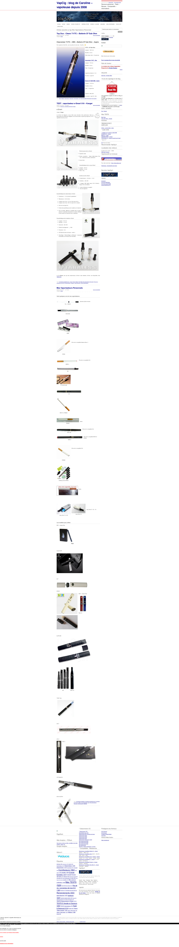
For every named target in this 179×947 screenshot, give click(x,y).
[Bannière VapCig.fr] (109, 176)
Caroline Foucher (83, 921)
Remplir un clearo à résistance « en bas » (87, 846)
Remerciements (67, 283)
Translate (111, 37)
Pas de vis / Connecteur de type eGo (68, 890)
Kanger (74, 281)
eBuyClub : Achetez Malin (106, 75)
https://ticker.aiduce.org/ (116, 163)
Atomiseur (59, 864)
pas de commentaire (96, 35)
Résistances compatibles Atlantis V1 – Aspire (88, 851)
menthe (65, 880)
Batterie (63, 98)
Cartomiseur (60, 866)
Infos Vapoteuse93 (84, 802)
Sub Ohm (94, 98)
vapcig (121, 69)
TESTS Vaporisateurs (84, 283)
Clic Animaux (104, 833)
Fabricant (66, 876)
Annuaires (102, 24)
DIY (102, 142)
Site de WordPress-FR (105, 185)
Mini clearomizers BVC (83, 843)
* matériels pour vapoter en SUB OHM (109, 132)
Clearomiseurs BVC (83, 838)
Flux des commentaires (106, 183)
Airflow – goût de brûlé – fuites (107, 128)
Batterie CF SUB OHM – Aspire (92, 80)
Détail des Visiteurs (105, 152)
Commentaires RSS (117, 2)
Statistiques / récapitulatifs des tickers (109, 165)
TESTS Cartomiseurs (69, 899)
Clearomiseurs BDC (83, 837)
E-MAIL (79, 802)
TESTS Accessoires (61, 899)
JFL (79, 98)
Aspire (60, 98)
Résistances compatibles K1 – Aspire (86, 859)
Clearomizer (71, 98)
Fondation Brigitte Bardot (106, 834)
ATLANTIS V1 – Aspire (106, 134)
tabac (74, 898)
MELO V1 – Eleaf (104, 135)
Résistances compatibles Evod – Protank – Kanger (89, 856)
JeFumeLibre (76, 98)
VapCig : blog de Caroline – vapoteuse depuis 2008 (75, 5)
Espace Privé (60, 26)
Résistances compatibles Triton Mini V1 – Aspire (89, 865)
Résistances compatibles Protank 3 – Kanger (88, 862)
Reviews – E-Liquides (94, 24)
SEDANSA (85, 803)
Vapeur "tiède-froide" (72, 910)
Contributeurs (66, 870)
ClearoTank (70, 867)
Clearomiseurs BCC (83, 835)
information (60, 878)
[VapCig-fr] (85, 873)
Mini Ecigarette (80, 803)
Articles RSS (111, 2)
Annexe (68, 24)
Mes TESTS (81, 281)
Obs (92, 98)
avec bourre (65, 864)
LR (61, 879)
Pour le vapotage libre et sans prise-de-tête (110, 60)
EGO (61, 876)
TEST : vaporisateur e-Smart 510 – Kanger (75, 103)
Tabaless (72, 283)
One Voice (103, 835)
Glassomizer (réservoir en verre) (85, 839)
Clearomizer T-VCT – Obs (91, 60)
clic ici (120, 105)
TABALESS (59, 277)
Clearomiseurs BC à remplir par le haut (87, 834)
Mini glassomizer (82, 845)
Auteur (63, 24)
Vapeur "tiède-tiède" (62, 912)
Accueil (59, 24)
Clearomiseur (67, 98)
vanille (71, 908)
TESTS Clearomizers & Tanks (66, 901)
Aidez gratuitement (105, 840)
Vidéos (72, 912)
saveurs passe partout (67, 898)
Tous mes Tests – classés (106, 118)
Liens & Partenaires (110, 24)
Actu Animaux (104, 831)
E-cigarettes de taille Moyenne (64, 281)
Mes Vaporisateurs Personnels (86, 98)
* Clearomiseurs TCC (83, 831)
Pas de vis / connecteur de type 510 (67, 106)
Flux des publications (105, 182)
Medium (77, 281)
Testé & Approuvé (77, 283)
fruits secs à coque (73, 876)
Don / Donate (104, 111)
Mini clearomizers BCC (83, 841)
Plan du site (118, 24)
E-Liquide (64, 872)
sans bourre (62, 895)
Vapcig (62, 36)
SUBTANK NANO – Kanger (106, 136)
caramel (70, 864)
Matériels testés (85, 24)
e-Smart (71, 281)
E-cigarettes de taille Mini (80, 801)
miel (63, 885)
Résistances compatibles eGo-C (85, 854)
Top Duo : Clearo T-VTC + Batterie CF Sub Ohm (77, 33)
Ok (76, 923)
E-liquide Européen (65, 873)
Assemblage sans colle (83, 833)
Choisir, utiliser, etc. (75, 24)
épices (59, 914)
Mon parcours (68, 885)
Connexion (103, 181)
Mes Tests (103, 117)
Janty (89, 802)
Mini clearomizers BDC (83, 842)
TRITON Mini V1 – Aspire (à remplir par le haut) (111, 138)
